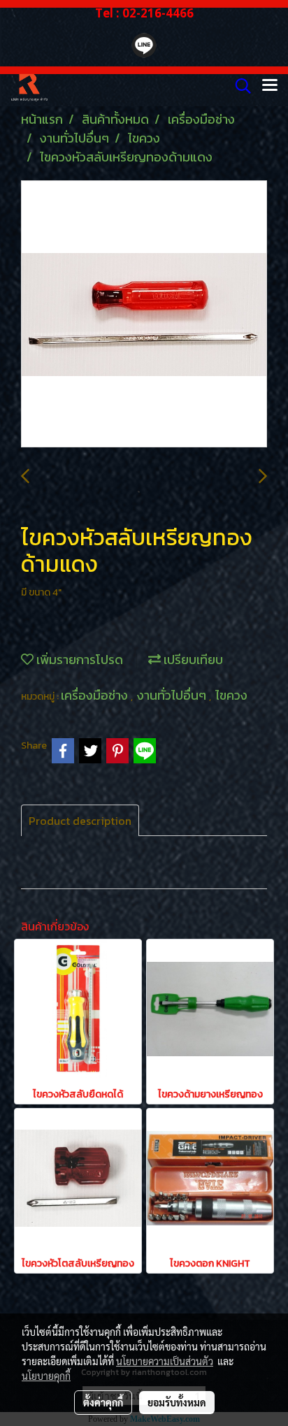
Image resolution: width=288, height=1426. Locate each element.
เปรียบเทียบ (192, 659)
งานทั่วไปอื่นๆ (173, 695)
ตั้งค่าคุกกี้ (103, 1402)
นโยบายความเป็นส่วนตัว (164, 1361)
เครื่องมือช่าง (96, 695)
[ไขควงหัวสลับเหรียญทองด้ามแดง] (144, 314)
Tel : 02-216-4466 (144, 13)
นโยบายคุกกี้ (46, 1375)
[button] (238, 86)
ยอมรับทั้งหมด (176, 1402)
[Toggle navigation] (269, 86)
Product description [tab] (80, 820)
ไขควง (231, 695)
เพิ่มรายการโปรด (78, 659)
